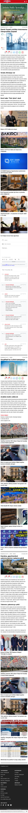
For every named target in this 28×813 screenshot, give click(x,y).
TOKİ (2, 776)
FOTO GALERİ (4, 786)
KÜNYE (2, 791)
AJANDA (17, 772)
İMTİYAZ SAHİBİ (4, 793)
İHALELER (3, 774)
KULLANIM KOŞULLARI (6, 799)
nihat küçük (7, 324)
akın (6, 344)
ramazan (7, 274)
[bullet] (12, 259)
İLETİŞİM (2, 795)
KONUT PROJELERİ (5, 772)
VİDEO (2, 784)
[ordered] (10, 259)
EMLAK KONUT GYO (5, 778)
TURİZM (16, 780)
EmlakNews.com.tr (4, 27)
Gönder (13, 261)
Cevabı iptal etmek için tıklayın (8, 265)
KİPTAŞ (16, 778)
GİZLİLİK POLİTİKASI (5, 797)
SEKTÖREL (17, 776)
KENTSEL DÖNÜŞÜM (5, 780)
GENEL (11, 27)
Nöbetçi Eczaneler (18, 784)
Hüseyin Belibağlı (10, 284)
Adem (6, 264)
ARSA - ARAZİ (12, 553)
